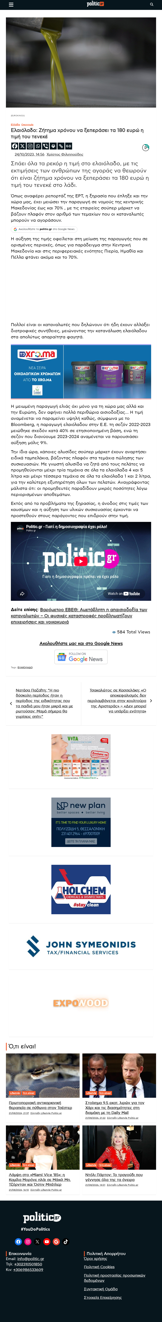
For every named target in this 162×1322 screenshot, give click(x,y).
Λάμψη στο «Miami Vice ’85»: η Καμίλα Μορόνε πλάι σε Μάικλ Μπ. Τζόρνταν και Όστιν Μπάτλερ (40, 1180)
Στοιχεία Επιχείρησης (103, 1298)
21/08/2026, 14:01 (95, 1185)
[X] (22, 146)
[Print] (53, 146)
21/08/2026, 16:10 (19, 1190)
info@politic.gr (30, 1259)
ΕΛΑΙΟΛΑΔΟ (25, 667)
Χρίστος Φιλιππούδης (65, 154)
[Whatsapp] (37, 146)
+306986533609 (28, 1270)
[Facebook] (14, 146)
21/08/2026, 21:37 (19, 1113)
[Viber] (45, 146)
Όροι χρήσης (95, 1259)
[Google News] (68, 146)
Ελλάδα (15, 124)
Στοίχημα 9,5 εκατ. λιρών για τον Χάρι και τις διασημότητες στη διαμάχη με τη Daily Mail (114, 1108)
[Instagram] (30, 146)
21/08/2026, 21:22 (95, 1118)
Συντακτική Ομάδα (101, 1289)
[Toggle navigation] (11, 4)
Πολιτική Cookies (99, 1267)
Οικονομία (27, 124)
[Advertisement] (81, 291)
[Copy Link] (60, 146)
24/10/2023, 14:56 (29, 154)
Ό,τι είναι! (28, 1093)
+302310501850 (28, 1264)
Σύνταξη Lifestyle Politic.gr (46, 1113)
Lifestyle (15, 1093)
